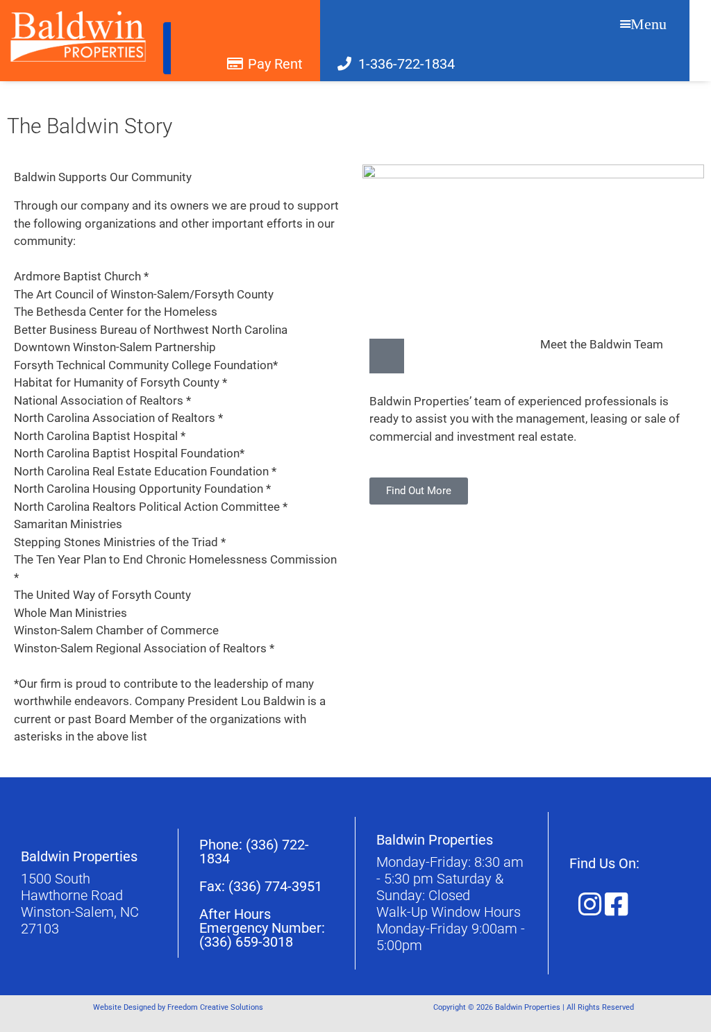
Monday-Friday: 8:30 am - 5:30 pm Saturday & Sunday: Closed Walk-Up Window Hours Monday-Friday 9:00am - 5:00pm (450, 904)
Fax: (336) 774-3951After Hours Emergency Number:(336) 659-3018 (262, 914)
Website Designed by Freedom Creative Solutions (178, 1007)
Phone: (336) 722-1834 (254, 851)
